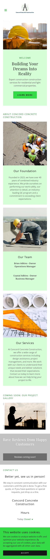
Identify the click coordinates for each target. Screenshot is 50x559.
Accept (25, 553)
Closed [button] (27, 519)
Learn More (25, 95)
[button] (6, 10)
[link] (25, 10)
